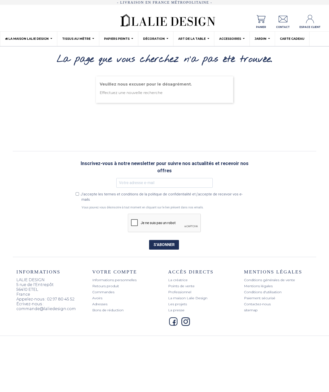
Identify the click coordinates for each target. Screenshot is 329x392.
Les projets (177, 304)
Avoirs (97, 298)
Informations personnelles (114, 280)
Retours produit (105, 286)
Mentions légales (258, 286)
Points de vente (181, 286)
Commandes (103, 292)
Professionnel (179, 292)
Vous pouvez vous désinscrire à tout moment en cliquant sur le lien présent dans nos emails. (143, 207)
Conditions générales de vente (269, 280)
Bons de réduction (108, 310)
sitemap (251, 310)
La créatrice (178, 280)
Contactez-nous (257, 304)
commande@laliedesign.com (46, 308)
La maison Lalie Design (187, 298)
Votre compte (114, 271)
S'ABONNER (164, 244)
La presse (176, 310)
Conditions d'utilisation (263, 292)
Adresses (99, 304)
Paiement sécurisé (259, 298)
